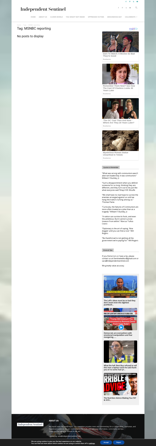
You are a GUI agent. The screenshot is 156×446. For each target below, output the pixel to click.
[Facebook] (126, 1)
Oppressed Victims (96, 17)
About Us (43, 17)
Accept (106, 442)
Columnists (130, 17)
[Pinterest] (129, 1)
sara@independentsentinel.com (69, 436)
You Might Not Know (75, 17)
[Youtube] (137, 1)
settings (92, 443)
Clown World (56, 17)
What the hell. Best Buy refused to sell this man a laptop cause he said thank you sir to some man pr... (120, 367)
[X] (133, 1)
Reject (118, 442)
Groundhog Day (114, 17)
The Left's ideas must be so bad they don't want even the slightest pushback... (119, 303)
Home (33, 17)
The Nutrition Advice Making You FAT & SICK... (120, 399)
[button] (136, 8)
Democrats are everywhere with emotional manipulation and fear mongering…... (118, 335)
